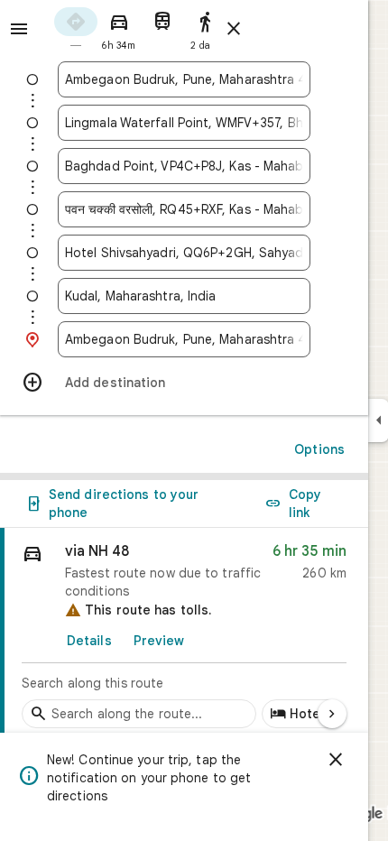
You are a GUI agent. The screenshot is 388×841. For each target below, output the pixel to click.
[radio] (75, 27)
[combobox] (184, 79)
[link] (184, 633)
